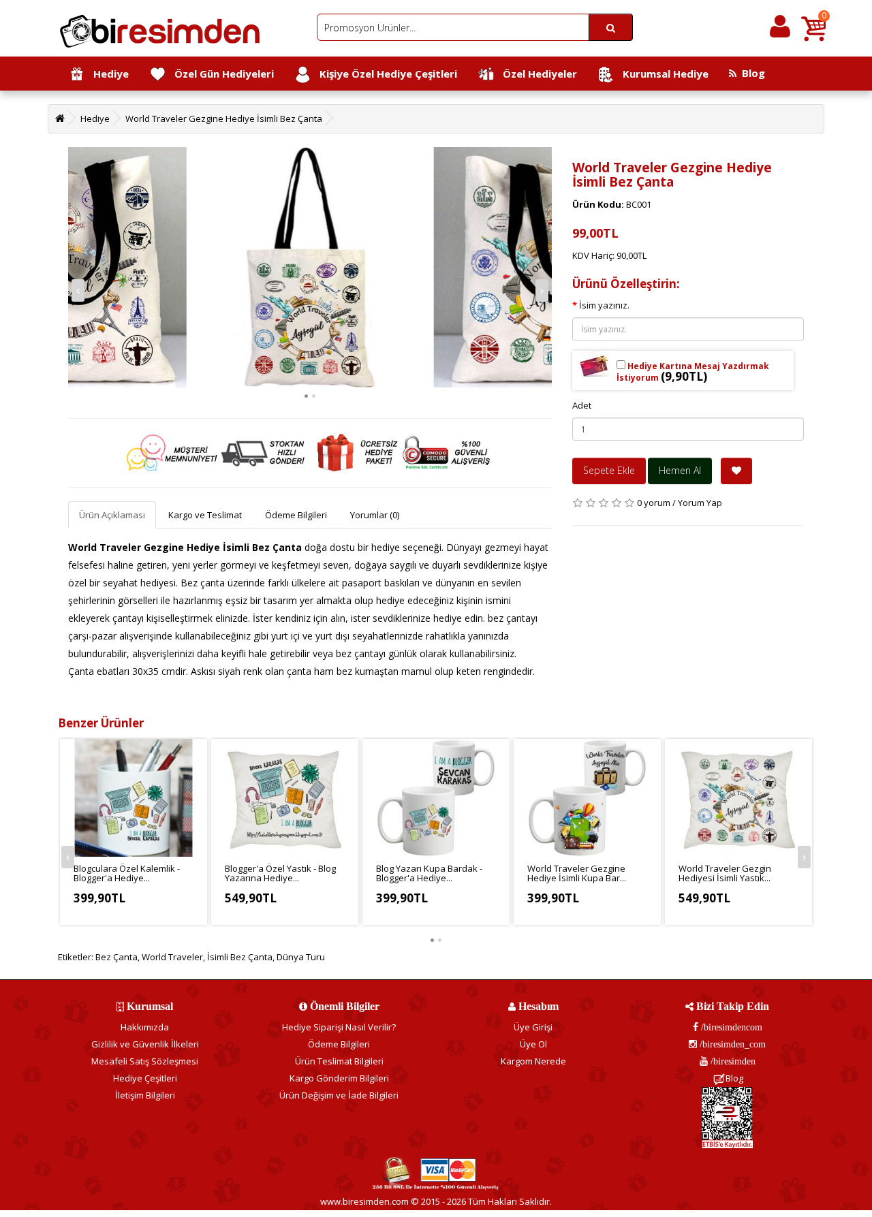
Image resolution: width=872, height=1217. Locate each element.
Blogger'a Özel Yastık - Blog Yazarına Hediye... (280, 873)
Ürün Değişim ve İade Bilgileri (339, 1095)
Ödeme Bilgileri (296, 515)
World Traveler (172, 957)
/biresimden (732, 1061)
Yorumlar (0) (374, 515)
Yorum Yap (700, 502)
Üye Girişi (533, 1027)
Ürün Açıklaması (112, 515)
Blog (750, 73)
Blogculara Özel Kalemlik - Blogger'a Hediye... (127, 873)
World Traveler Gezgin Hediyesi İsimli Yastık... (725, 873)
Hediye (107, 73)
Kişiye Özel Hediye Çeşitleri (384, 73)
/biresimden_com (731, 1044)
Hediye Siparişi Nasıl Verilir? (339, 1027)
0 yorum (653, 502)
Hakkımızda (145, 1027)
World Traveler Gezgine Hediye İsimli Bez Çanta (223, 118)
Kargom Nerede (533, 1061)
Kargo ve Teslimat (205, 515)
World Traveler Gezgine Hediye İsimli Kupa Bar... (576, 873)
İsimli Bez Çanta (239, 957)
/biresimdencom (730, 1027)
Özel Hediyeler (536, 73)
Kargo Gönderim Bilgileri (339, 1078)
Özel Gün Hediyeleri (220, 73)
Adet (581, 405)
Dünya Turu (301, 957)
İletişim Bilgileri (145, 1095)
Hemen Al (680, 470)
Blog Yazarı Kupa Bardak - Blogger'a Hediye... (429, 873)
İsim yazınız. (604, 305)
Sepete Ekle (609, 470)
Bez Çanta (116, 957)
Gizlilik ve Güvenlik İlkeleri (145, 1044)
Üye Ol (533, 1044)
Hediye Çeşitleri (145, 1078)
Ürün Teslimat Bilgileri (339, 1061)
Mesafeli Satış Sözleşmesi (144, 1061)
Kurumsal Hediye (661, 73)
